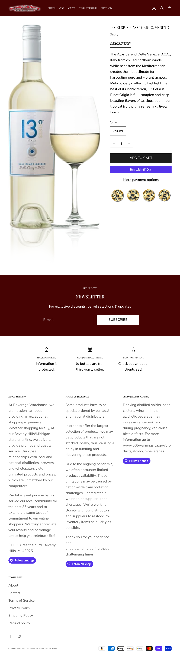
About (13, 585)
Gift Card (106, 8)
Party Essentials (88, 8)
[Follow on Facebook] (10, 636)
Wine (61, 8)
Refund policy (19, 623)
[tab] (120, 44)
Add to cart (141, 158)
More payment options (141, 179)
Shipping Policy (20, 615)
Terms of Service (21, 600)
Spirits (51, 8)
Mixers (71, 8)
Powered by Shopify (49, 648)
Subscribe (118, 319)
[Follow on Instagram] (19, 636)
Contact (14, 593)
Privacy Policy (19, 608)
